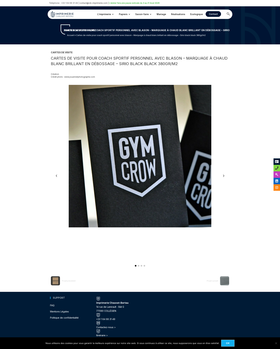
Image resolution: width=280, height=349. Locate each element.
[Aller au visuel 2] (138, 266)
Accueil (70, 35)
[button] (228, 14)
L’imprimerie (104, 14)
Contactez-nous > (106, 327)
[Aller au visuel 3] (141, 266)
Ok (228, 343)
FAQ (52, 305)
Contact (213, 14)
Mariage (161, 14)
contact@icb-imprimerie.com (93, 3)
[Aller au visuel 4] (144, 266)
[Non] (276, 343)
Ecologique (196, 14)
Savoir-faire (142, 14)
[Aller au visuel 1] (135, 266)
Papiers (123, 14)
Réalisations (178, 14)
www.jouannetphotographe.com (79, 77)
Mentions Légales (59, 311)
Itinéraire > (102, 335)
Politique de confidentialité (64, 317)
